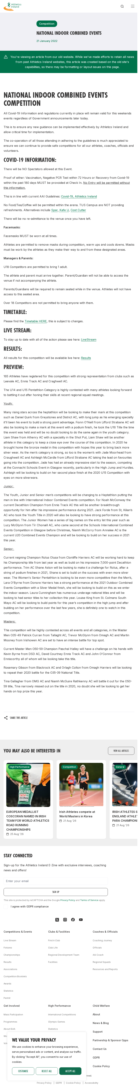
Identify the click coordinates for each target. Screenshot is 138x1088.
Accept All (70, 1071)
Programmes (10, 1021)
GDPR (96, 1057)
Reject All (47, 1071)
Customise (23, 1071)
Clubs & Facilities (59, 931)
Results (86, 358)
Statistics (8, 990)
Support (98, 1031)
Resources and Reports (105, 969)
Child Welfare (101, 1005)
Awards (7, 983)
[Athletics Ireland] (12, 6)
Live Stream (10, 940)
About (96, 1014)
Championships (12, 954)
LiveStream (88, 339)
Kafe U (64, 210)
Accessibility (91, 1083)
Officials (97, 947)
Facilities (53, 962)
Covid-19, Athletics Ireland (79, 196)
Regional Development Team (63, 954)
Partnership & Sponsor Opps (110, 1040)
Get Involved (12, 1005)
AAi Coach (98, 954)
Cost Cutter (78, 210)
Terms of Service (89, 900)
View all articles (121, 751)
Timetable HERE (36, 321)
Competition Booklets (15, 976)
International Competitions (62, 1014)
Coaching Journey (102, 940)
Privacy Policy (67, 900)
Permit (7, 998)
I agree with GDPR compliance (30, 906)
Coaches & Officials (105, 931)
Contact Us (100, 1048)
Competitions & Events (18, 931)
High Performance (59, 1005)
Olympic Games (56, 1021)
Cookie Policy (101, 1066)
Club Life (53, 947)
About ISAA (9, 1029)
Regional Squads (102, 962)
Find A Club (54, 940)
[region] (46, 1056)
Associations (10, 969)
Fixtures (8, 947)
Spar (54, 210)
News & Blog (101, 1023)
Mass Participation (13, 1014)
